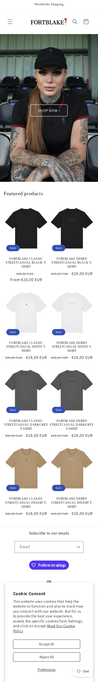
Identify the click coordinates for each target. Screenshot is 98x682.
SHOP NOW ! (49, 110)
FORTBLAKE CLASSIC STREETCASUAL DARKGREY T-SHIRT (26, 425)
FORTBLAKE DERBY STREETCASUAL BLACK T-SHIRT (72, 262)
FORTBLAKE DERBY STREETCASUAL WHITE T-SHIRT (72, 346)
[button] (10, 21)
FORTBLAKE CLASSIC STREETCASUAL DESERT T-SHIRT (26, 502)
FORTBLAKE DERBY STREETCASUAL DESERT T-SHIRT (71, 502)
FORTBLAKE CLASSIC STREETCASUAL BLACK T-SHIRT (26, 262)
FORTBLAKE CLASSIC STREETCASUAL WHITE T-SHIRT (26, 346)
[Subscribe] (77, 547)
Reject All (46, 656)
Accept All (46, 644)
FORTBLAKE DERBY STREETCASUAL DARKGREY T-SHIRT (72, 425)
